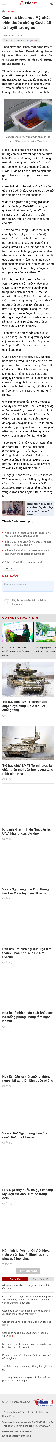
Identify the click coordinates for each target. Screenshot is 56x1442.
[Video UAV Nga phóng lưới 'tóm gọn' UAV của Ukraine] (28, 1111)
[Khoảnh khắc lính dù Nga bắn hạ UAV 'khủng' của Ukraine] (28, 807)
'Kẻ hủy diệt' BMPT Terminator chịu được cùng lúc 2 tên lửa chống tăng (24, 706)
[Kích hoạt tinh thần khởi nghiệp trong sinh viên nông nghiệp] (18, 632)
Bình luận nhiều (41, 1279)
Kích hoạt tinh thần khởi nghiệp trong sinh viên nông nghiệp (16, 651)
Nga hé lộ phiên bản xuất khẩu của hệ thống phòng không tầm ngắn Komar (28, 1017)
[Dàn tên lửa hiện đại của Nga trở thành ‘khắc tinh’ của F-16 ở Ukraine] (28, 926)
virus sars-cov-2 (35, 562)
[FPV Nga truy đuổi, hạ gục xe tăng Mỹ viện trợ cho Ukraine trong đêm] (28, 1167)
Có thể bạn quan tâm (20, 617)
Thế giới (10, 11)
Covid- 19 (17, 562)
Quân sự (7, 715)
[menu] (4, 3)
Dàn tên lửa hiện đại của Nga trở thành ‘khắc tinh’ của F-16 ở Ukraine (26, 953)
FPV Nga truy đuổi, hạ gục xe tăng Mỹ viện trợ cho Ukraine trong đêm (27, 1194)
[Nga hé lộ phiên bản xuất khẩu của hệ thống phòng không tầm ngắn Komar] (28, 990)
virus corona (9, 568)
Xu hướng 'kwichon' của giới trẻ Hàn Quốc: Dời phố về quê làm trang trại (27, 1379)
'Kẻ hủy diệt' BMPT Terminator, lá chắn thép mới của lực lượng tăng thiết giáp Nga (27, 769)
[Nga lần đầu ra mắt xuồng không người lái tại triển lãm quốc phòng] (28, 1054)
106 (7, 1324)
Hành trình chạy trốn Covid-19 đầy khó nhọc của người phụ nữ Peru (40, 509)
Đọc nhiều (15, 1279)
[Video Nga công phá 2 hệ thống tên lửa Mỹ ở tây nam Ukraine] (28, 867)
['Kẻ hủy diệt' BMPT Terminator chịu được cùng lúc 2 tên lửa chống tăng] (28, 679)
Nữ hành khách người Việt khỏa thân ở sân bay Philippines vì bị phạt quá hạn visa (25, 1254)
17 (34, 1313)
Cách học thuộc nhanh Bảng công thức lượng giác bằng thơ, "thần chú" (26, 1312)
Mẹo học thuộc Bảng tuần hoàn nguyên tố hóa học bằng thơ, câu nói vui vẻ (26, 1346)
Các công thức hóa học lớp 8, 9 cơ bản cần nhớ (26, 1321)
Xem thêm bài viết (28, 1271)
